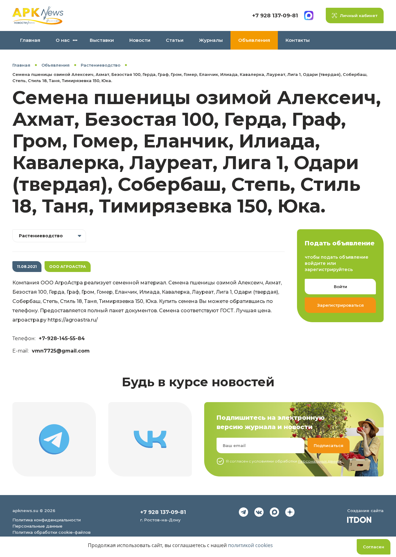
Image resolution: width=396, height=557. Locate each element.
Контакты (298, 40)
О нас (63, 40)
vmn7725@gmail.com (61, 351)
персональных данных (320, 461)
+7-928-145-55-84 (62, 338)
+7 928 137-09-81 (275, 15)
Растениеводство (100, 65)
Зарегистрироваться (340, 305)
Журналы (211, 40)
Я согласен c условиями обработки (284, 461)
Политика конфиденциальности (46, 519)
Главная (30, 40)
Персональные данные (37, 526)
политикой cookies (250, 545)
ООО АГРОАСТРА (67, 266)
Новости (139, 40)
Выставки (102, 40)
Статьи (174, 40)
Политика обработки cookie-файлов (51, 532)
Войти (340, 286)
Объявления (254, 40)
